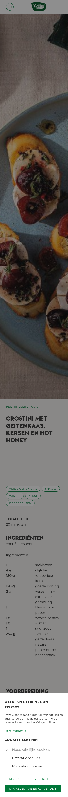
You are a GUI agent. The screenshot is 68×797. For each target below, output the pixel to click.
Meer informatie (15, 730)
